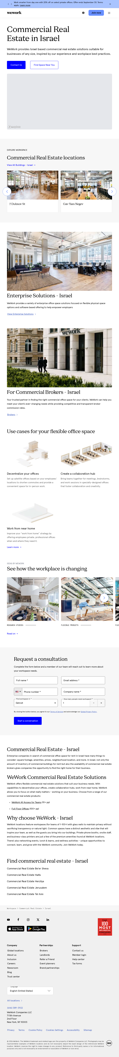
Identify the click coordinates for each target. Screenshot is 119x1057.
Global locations (15, 950)
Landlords (45, 955)
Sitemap (88, 1030)
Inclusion (11, 959)
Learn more (25, 5)
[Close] (110, 4)
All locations (13, 1000)
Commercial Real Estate (30, 908)
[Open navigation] (109, 13)
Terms (21, 1030)
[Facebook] (18, 919)
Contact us (77, 950)
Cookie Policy (35, 1030)
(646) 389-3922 (15, 1008)
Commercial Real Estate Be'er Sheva (27, 868)
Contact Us (16, 65)
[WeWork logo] (14, 12)
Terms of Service (56, 712)
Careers (11, 963)
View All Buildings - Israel (20, 165)
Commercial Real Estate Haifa (24, 875)
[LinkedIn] (47, 919)
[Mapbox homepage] (14, 127)
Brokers (44, 950)
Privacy (10, 1030)
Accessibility (73, 1030)
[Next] (11, 4)
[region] (59, 101)
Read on (11, 633)
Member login (79, 955)
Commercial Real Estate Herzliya (25, 881)
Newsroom (12, 968)
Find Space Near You (44, 65)
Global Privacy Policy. (89, 712)
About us (11, 955)
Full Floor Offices (20, 809)
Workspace (11, 908)
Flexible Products (69, 625)
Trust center (13, 976)
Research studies (15, 625)
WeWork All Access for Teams (26, 802)
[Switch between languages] (83, 13)
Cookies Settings (54, 1030)
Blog (9, 972)
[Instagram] (28, 919)
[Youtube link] (8, 919)
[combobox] (18, 691)
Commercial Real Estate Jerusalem (27, 888)
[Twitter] (38, 919)
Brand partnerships (49, 968)
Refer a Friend (47, 959)
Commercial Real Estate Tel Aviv (25, 894)
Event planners (47, 963)
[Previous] (8, 4)
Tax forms (77, 963)
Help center (78, 959)
